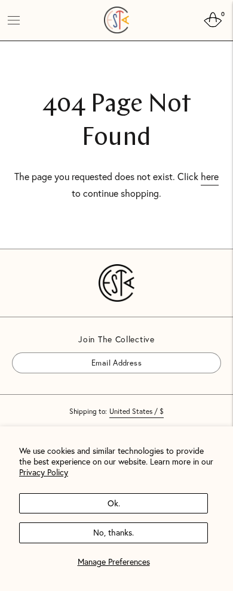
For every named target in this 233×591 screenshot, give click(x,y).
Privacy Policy (43, 472)
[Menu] (13, 20)
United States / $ (136, 411)
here (210, 176)
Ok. (114, 503)
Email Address (46, 352)
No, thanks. (113, 532)
